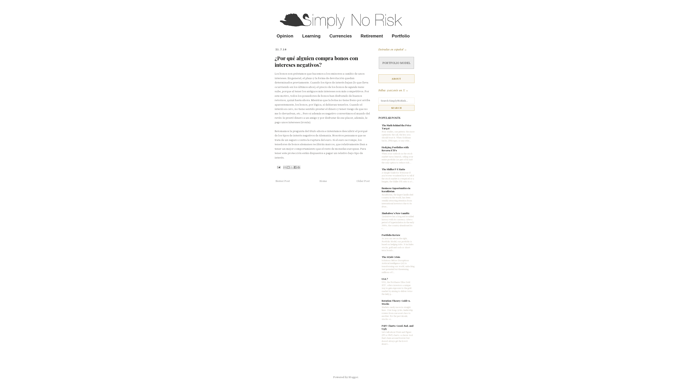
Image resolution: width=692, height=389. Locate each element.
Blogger (353, 377)
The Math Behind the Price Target (396, 127)
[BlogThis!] (288, 167)
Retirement (372, 36)
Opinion (285, 36)
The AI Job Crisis (391, 256)
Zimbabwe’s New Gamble (395, 213)
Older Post (363, 181)
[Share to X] (292, 167)
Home (323, 181)
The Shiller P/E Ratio (393, 169)
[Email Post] (278, 166)
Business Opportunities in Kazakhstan (396, 190)
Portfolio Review (391, 234)
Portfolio (401, 36)
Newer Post (283, 181)
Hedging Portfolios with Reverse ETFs (395, 149)
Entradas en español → (392, 49)
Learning (311, 36)
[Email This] (285, 167)
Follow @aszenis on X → (393, 90)
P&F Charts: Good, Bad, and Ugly (397, 327)
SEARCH (396, 107)
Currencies (340, 36)
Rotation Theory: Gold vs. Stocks (396, 302)
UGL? (385, 278)
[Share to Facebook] (295, 167)
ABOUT (396, 78)
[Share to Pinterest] (298, 167)
